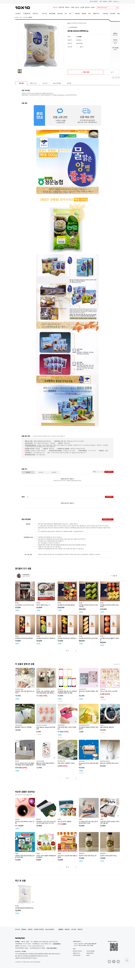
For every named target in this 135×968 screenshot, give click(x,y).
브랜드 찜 (114, 576)
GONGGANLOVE (84, 725)
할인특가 (87, 7)
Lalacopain (18, 725)
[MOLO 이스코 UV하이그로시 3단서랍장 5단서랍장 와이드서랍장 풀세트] (25, 756)
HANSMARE (61, 725)
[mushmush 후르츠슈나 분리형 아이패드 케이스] (89, 684)
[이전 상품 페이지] (59, 650)
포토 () (41, 472)
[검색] (117, 7)
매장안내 (80, 929)
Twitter (113, 77)
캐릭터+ (67, 7)
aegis (102, 725)
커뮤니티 (55, 7)
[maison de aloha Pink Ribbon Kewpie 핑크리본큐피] (46, 719)
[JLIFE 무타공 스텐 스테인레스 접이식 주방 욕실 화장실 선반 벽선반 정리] (46, 682)
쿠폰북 (87, 955)
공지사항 (73, 929)
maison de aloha (41, 725)
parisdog (82, 761)
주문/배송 (105, 1)
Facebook (116, 77)
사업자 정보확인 (56, 943)
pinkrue (102, 689)
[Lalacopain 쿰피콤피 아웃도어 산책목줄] (25, 718)
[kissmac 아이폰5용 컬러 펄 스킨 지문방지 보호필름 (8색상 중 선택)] (67, 685)
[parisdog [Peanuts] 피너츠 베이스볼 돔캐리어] (89, 757)
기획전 (72, 7)
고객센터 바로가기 (76, 941)
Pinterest (118, 77)
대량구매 (61, 7)
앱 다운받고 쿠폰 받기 (112, 941)
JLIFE (37, 689)
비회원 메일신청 (90, 953)
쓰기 (115, 43)
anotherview (19, 689)
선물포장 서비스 (76, 953)
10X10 (22, 7)
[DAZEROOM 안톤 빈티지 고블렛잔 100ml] (67, 753)
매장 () (54, 472)
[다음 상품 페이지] (75, 650)
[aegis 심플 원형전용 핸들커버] (110, 719)
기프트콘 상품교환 (90, 951)
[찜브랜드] (68, 27)
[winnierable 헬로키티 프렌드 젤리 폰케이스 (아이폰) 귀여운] (46, 754)
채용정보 (23, 929)
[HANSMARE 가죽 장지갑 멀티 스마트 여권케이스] (67, 721)
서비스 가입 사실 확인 (51, 948)
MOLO (17, 761)
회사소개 (17, 929)
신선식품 (25, 17)
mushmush (82, 689)
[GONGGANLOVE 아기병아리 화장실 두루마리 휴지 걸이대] (89, 718)
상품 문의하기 (109, 496)
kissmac (60, 689)
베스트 (77, 7)
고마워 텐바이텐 (76, 955)
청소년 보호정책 (49, 929)
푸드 (21, 17)
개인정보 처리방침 (39, 929)
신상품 (82, 7)
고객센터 (110, 1)
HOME (16, 17)
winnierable (40, 761)
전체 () (28, 472)
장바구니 (116, 1)
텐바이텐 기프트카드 (77, 951)
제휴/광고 (67, 929)
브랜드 (93, 7)
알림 (101, 1)
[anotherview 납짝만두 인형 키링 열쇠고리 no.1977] (25, 684)
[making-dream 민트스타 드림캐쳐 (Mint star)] (110, 753)
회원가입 (95, 1)
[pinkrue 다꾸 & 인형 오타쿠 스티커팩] (110, 684)
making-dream (105, 761)
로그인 (91, 1)
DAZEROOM (61, 761)
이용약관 (30, 929)
